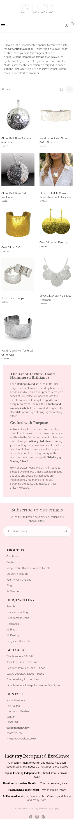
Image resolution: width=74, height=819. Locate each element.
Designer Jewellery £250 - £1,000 (25, 668)
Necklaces (12, 623)
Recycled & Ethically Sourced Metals (28, 568)
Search (10, 606)
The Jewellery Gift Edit (19, 656)
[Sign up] (66, 531)
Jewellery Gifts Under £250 (22, 662)
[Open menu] (3, 26)
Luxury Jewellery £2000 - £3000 (25, 673)
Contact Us (13, 562)
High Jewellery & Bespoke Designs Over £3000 (33, 685)
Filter (9, 89)
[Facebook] (31, 817)
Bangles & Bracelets (18, 641)
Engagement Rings (17, 618)
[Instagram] (37, 817)
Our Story (12, 556)
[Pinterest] (43, 817)
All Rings (11, 629)
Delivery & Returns (17, 573)
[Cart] (72, 24)
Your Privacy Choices (18, 579)
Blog (9, 585)
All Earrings (13, 635)
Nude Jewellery (30, 808)
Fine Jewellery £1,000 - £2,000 (24, 679)
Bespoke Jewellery (17, 612)
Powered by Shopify (49, 808)
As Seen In (12, 591)
